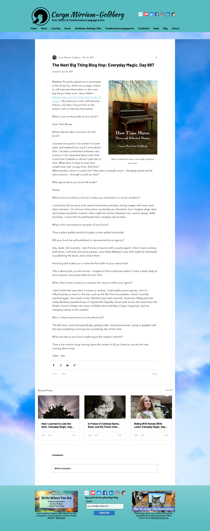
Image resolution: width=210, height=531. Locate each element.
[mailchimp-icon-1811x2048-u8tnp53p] (173, 14)
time (63, 355)
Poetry (55, 355)
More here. (61, 518)
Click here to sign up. (160, 518)
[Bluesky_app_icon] (151, 14)
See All (169, 390)
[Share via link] (74, 365)
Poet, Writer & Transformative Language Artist (78, 20)
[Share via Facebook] (53, 365)
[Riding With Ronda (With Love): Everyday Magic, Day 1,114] (151, 407)
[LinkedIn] (168, 14)
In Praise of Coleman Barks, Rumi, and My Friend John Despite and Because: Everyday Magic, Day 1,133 (104, 425)
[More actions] (156, 57)
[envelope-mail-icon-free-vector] (140, 14)
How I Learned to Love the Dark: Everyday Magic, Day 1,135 (56, 425)
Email (89, 501)
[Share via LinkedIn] (67, 365)
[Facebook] (157, 14)
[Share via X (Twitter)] (60, 365)
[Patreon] (146, 14)
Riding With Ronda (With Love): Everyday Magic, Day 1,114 (149, 425)
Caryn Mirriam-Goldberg (87, 14)
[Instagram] (162, 14)
